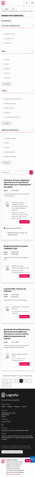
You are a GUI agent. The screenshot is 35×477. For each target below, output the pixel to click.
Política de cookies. (15, 474)
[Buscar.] (31, 172)
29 (5, 386)
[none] (32, 3)
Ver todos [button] (6, 84)
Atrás (4, 9)
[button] (13, 381)
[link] (26, 3)
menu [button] (32, 3)
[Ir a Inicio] (3, 3)
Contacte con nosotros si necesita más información (15, 430)
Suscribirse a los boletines (12, 452)
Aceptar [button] (29, 460)
